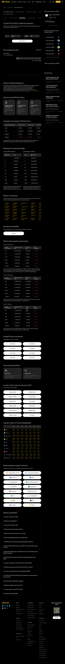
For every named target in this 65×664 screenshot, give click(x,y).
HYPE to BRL (18, 458)
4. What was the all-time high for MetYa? (13, 529)
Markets (20, 1)
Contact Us (18, 633)
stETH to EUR (27, 455)
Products (41, 603)
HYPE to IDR (31, 458)
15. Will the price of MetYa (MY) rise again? (13, 581)
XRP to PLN (39, 442)
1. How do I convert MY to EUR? (10, 516)
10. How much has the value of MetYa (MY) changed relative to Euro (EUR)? (19, 558)
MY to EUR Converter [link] (18, 7)
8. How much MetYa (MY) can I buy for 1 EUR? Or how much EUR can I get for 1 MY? (20, 546)
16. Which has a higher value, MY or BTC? (13, 585)
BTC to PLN (39, 430)
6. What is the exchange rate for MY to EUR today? (15, 537)
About (17, 603)
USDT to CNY (22, 436)
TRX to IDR (31, 452)
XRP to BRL (18, 442)
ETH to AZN (14, 433)
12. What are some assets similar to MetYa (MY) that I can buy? (18, 567)
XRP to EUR (27, 442)
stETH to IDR (31, 455)
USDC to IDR (31, 445)
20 (25, 167)
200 (26, 176)
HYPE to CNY (22, 458)
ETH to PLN (39, 433)
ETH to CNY (22, 433)
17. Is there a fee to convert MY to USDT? (13, 589)
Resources (41, 618)
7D (21, 58)
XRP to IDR (31, 442)
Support (18, 618)
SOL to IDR (31, 448)
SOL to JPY (35, 448)
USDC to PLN (39, 445)
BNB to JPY (35, 439)
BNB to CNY (22, 439)
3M (28, 58)
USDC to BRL (18, 445)
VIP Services (18, 639)
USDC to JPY (35, 445)
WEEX (4, 7)
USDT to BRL (18, 436)
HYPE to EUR (27, 458)
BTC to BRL (18, 430)
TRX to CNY (22, 452)
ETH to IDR (31, 433)
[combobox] (15, 36)
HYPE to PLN (39, 458)
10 (5, 170)
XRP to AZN (14, 442)
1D (17, 58)
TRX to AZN (14, 452)
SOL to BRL (18, 448)
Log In (53, 1)
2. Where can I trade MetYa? (10, 521)
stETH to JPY (35, 455)
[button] (14, 1)
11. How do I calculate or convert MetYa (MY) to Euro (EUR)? (17, 563)
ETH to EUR (27, 433)
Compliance (30, 603)
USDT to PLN (39, 436)
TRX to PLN (39, 452)
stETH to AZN (14, 455)
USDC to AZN (14, 445)
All (39, 58)
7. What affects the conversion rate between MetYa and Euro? (18, 541)
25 (5, 173)
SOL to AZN (14, 448)
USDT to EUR (27, 436)
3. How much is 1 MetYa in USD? (10, 525)
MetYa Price (10, 7)
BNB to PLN (39, 439)
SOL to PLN (39, 448)
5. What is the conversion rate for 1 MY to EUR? (14, 533)
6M (32, 58)
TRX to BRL (18, 452)
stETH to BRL (18, 455)
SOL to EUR (27, 448)
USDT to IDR (31, 436)
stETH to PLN (39, 455)
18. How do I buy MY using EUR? (10, 593)
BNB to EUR (27, 439)
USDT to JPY (35, 436)
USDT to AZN (14, 436)
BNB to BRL (18, 439)
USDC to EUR (27, 445)
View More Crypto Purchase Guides (52, 57)
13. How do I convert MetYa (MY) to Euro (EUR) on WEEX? (16, 571)
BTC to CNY (22, 430)
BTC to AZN (14, 430)
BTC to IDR (31, 430)
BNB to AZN (14, 439)
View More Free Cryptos (52, 25)
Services (30, 622)
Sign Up (56, 617)
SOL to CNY (22, 448)
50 (5, 176)
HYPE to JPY (35, 458)
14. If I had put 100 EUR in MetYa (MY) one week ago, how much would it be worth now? (20, 576)
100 (6, 180)
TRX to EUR (27, 452)
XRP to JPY (35, 442)
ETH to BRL (18, 433)
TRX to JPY (35, 452)
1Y (35, 58)
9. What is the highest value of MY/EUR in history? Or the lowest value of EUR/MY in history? (20, 552)
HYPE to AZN (14, 458)
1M (25, 58)
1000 (6, 183)
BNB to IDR (31, 439)
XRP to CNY (22, 442)
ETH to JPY (35, 433)
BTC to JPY (35, 430)
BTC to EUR (27, 430)
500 (26, 180)
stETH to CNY (22, 455)
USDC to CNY (22, 445)
